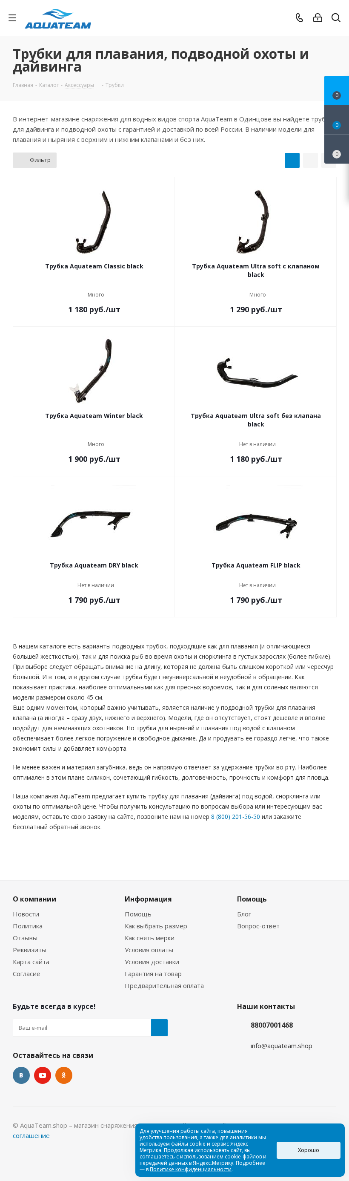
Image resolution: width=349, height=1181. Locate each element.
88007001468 (272, 1025)
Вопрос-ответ (258, 926)
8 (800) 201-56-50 (235, 816)
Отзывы (25, 937)
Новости (26, 914)
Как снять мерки (149, 937)
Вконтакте (21, 1075)
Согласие (26, 973)
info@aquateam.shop (281, 1045)
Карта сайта (31, 961)
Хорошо (308, 1150)
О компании (34, 899)
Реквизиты (29, 949)
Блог (244, 914)
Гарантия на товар (153, 973)
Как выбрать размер (156, 926)
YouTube (42, 1075)
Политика (28, 926)
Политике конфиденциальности (191, 1169)
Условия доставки (152, 961)
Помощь (138, 914)
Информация (148, 899)
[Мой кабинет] (317, 18)
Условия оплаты (149, 949)
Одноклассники (63, 1075)
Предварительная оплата (164, 985)
